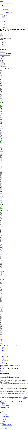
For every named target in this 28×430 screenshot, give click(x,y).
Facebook (6, 27)
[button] (14, 2)
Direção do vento (2, 56)
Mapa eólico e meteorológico (5, 9)
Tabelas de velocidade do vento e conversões (7, 12)
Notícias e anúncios (4, 21)
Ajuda (3, 5)
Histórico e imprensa (4, 16)
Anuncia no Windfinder (4, 20)
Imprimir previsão (3, 53)
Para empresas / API (4, 17)
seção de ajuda (2, 402)
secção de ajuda (15, 392)
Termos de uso (3, 24)
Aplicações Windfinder (4, 15)
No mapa (2, 39)
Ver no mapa (2, 27)
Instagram (11, 425)
